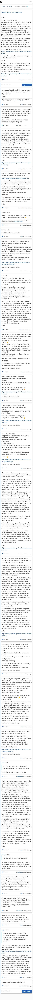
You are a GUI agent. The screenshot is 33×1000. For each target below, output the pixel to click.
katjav (21, 79)
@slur (3, 763)
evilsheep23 (20, 910)
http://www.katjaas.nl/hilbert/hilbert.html (15, 178)
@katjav (4, 855)
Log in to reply (27, 85)
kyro (21, 925)
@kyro (3, 930)
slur (22, 236)
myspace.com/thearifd (18, 100)
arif (22, 104)
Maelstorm (20, 125)
